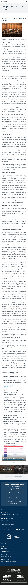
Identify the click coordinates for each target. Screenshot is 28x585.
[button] (23, 1)
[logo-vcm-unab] (4, 1)
